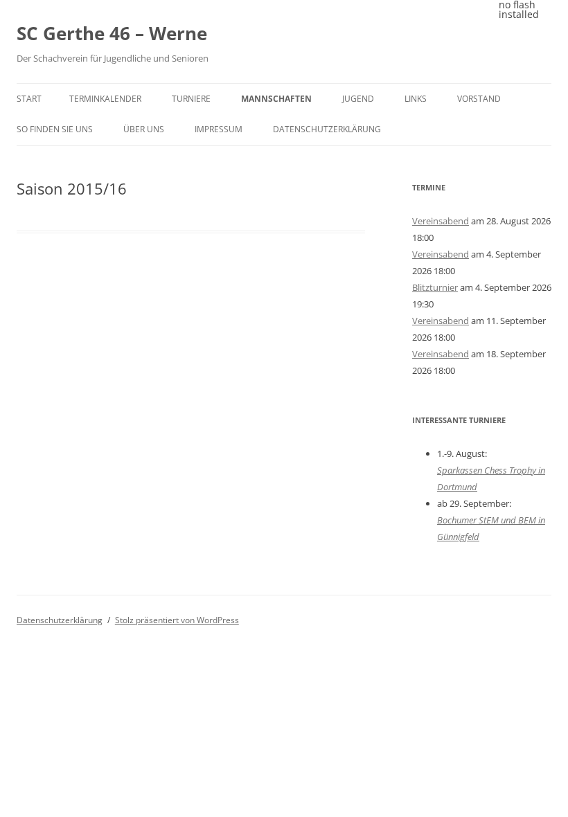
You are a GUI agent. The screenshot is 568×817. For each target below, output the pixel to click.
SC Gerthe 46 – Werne (112, 33)
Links (416, 99)
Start (29, 99)
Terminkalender (105, 99)
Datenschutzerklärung (327, 129)
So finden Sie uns (55, 129)
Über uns (143, 129)
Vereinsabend (440, 221)
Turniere (191, 99)
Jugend (358, 99)
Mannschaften (276, 99)
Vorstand (479, 99)
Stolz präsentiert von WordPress (177, 620)
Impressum (218, 129)
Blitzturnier (435, 287)
